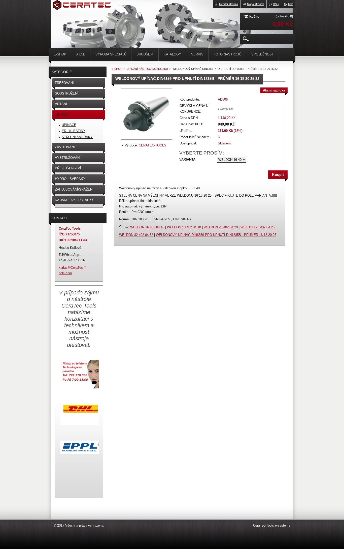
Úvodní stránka (228, 4)
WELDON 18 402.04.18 (184, 227)
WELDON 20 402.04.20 (221, 227)
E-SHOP (117, 68)
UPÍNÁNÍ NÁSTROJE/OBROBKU (147, 68)
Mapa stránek (255, 4)
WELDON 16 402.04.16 (147, 227)
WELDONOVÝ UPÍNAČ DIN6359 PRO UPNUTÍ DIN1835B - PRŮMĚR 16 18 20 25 (216, 235)
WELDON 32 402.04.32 (136, 235)
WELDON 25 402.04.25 (257, 227)
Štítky (123, 227)
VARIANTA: (187, 159)
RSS (276, 4)
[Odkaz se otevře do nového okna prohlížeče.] (146, 140)
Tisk (290, 4)
